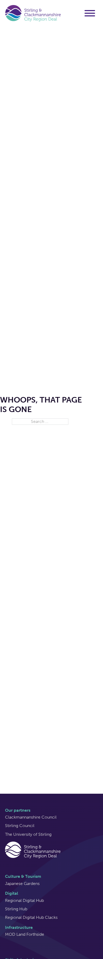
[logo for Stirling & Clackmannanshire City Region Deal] (32, 849)
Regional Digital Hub (24, 900)
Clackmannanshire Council (31, 817)
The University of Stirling (28, 834)
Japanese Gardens (22, 883)
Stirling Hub (16, 908)
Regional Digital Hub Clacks (31, 917)
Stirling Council (19, 825)
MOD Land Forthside (24, 934)
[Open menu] (90, 13)
